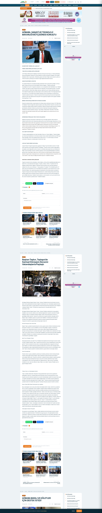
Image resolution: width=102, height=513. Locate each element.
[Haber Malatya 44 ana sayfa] (23, 2)
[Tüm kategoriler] (81, 2)
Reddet (73, 510)
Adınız (24, 193)
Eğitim (44, 5)
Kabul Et (79, 510)
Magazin (69, 5)
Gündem (27, 5)
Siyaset (35, 5)
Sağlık (51, 5)
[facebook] (81, 5)
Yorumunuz (25, 198)
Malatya (65, 5)
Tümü (80, 8)
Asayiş (31, 5)
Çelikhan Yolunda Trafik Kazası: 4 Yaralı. (41, 8)
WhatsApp (29, 183)
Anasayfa (22, 5)
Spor (48, 5)
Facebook (41, 183)
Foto (48, 1)
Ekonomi (40, 5)
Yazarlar (57, 1)
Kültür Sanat (56, 5)
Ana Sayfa (21, 25)
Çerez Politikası (44, 510)
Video (53, 1)
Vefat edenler (75, 5)
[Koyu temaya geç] (78, 2)
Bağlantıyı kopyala (57, 38)
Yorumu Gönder (27, 207)
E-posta (47, 193)
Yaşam (61, 5)
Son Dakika (63, 1)
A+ (52, 38)
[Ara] (75, 2)
